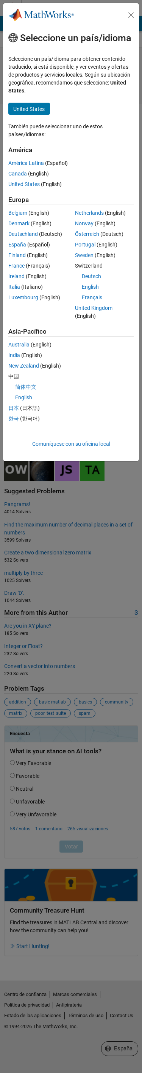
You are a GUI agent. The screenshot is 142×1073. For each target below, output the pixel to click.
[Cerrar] (131, 15)
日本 (13, 408)
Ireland (16, 276)
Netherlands (89, 213)
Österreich (87, 234)
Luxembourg (23, 297)
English (90, 287)
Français (92, 297)
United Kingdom (93, 308)
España (17, 245)
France (16, 266)
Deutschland (23, 234)
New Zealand (23, 366)
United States (24, 184)
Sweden (84, 255)
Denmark (19, 223)
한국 (13, 419)
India (14, 355)
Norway (84, 223)
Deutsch (91, 276)
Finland (17, 255)
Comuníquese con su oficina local (71, 444)
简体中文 (25, 387)
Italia (14, 287)
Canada (17, 174)
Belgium (17, 213)
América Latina (26, 163)
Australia (19, 345)
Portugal (85, 245)
